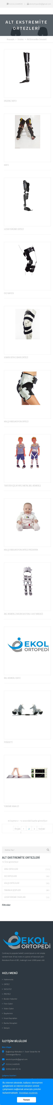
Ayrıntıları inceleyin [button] (28, 1093)
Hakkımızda (8, 979)
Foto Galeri (8, 1003)
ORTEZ (7, 984)
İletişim (7, 1027)
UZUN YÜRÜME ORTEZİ (14, 229)
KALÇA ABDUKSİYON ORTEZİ (16, 421)
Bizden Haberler (10, 998)
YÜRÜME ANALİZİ (11, 806)
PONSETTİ (8, 742)
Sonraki (42, 828)
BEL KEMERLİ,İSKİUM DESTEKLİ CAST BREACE (23, 613)
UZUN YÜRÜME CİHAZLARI (26, 897)
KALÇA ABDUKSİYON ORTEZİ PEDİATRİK (21, 549)
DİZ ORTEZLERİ (26, 876)
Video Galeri (9, 1008)
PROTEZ (7, 994)
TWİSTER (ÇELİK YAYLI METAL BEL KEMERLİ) (22, 485)
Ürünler (21, 39)
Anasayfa (10, 39)
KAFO (6, 165)
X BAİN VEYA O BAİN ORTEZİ (16, 357)
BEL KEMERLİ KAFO (12, 678)
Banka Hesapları (10, 1023)
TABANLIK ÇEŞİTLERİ (26, 890)
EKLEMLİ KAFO (10, 100)
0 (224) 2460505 (15, 3)
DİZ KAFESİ (9, 293)
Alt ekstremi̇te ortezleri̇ (36, 39)
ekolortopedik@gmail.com (40, 3)
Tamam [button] (26, 1100)
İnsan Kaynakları (10, 1018)
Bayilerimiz (8, 1013)
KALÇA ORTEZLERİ (26, 883)
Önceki (17, 828)
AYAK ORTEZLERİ (27, 869)
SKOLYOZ (8, 989)
